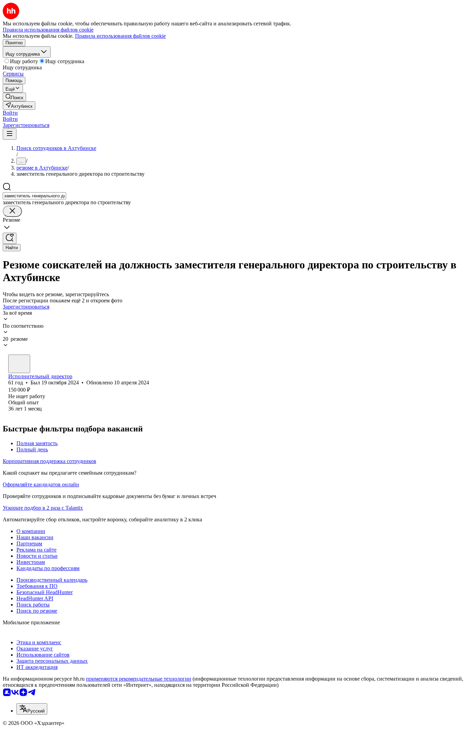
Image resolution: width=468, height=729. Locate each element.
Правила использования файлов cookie (120, 36)
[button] (10, 113)
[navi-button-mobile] (9, 134)
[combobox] (34, 195)
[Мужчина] (19, 364)
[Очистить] (12, 211)
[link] (14, 97)
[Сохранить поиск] (9, 238)
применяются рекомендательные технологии (138, 679)
